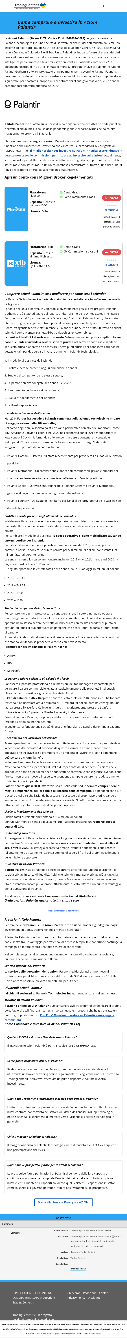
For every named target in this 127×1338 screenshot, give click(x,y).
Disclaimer (95, 1297)
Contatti (104, 1293)
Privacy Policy (76, 1297)
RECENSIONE (111, 210)
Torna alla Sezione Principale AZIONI (63, 1202)
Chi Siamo (74, 1293)
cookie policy (95, 1334)
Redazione (89, 1293)
